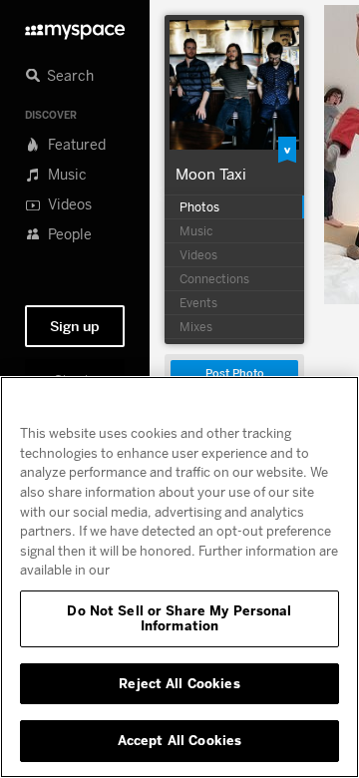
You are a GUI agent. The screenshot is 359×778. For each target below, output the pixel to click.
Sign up (75, 326)
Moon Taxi (211, 174)
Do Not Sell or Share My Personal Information (179, 618)
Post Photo (234, 373)
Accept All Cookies (179, 740)
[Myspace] (75, 26)
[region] (179, 577)
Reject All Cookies (179, 683)
